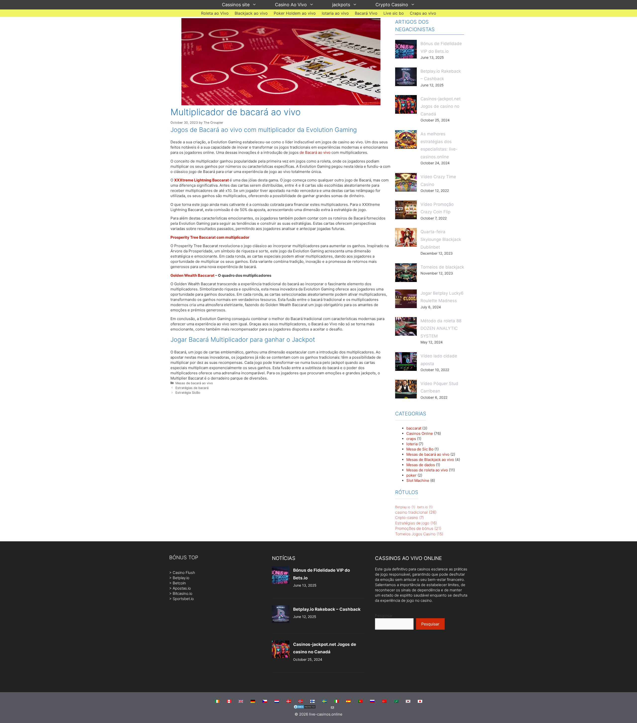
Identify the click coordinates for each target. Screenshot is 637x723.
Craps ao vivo (423, 13)
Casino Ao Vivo (291, 4)
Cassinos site (236, 4)
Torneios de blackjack (442, 267)
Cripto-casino (409, 517)
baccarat (413, 428)
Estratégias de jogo (416, 523)
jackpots (341, 4)
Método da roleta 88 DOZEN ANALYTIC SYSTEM (441, 328)
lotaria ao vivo (335, 13)
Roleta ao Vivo (215, 13)
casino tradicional (415, 512)
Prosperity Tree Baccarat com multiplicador (209, 237)
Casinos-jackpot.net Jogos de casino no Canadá (441, 106)
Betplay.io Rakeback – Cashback (327, 609)
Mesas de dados (420, 464)
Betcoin (179, 583)
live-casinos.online (325, 714)
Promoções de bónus (418, 528)
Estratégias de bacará (192, 388)
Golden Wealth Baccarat (192, 275)
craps (411, 438)
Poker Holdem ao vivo (295, 13)
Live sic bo (393, 13)
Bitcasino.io (182, 593)
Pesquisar (384, 615)
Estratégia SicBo (187, 392)
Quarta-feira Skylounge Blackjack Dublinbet (441, 239)
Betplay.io (405, 507)
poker (411, 475)
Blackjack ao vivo (251, 13)
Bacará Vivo (366, 13)
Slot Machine (417, 480)
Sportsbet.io (183, 598)
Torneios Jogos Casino (419, 534)
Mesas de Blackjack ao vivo (430, 459)
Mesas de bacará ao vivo (194, 383)
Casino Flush (184, 572)
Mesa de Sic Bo (419, 449)
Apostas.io (182, 588)
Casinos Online (419, 433)
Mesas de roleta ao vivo (427, 470)
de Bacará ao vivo (315, 152)
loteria (412, 444)
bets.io (424, 507)
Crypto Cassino (391, 4)
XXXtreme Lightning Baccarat (201, 180)
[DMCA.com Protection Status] (304, 707)
